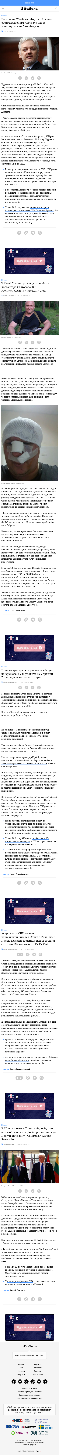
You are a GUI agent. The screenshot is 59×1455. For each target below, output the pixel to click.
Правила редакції (29, 1388)
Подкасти (21, 1374)
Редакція (37, 1364)
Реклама (37, 1371)
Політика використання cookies (29, 1398)
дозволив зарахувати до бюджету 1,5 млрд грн (24, 763)
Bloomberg (38, 1209)
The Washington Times (40, 100)
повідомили (41, 361)
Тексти (21, 1368)
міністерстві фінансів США (20, 1281)
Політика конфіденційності (29, 1395)
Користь (21, 1371)
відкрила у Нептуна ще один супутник (24, 1046)
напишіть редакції (29, 1445)
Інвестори (38, 1368)
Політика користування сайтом (29, 1392)
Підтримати (29, 3)
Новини (21, 1364)
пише (39, 397)
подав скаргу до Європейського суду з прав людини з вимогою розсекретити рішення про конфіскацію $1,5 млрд (29, 824)
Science (40, 973)
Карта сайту (38, 1374)
